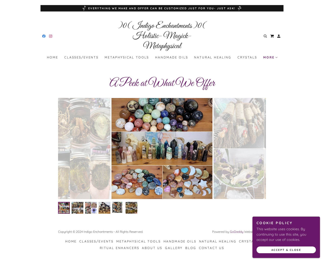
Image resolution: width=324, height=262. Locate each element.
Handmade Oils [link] (171, 57)
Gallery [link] (174, 248)
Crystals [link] (247, 57)
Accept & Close (286, 250)
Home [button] (71, 241)
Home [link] (52, 57)
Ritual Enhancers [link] (119, 248)
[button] (278, 36)
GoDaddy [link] (236, 232)
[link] (43, 36)
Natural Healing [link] (212, 57)
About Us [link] (152, 248)
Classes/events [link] (81, 57)
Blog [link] (190, 248)
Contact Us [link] (211, 248)
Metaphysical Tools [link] (127, 57)
